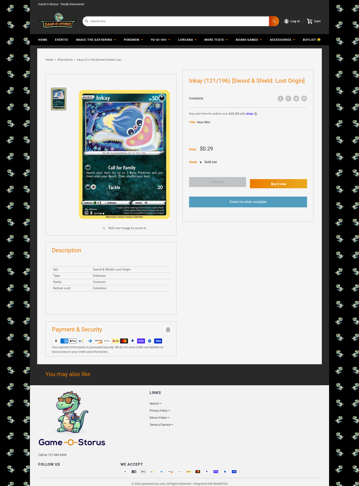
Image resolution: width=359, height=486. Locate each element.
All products (65, 59)
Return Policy (158, 417)
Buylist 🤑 (312, 39)
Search (154, 403)
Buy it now (278, 184)
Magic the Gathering (95, 39)
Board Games (248, 39)
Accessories (281, 39)
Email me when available (248, 202)
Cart (317, 21)
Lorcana (186, 39)
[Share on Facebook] (280, 98)
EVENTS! (61, 39)
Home (42, 39)
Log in (295, 21)
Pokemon (132, 39)
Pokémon (196, 98)
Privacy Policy (158, 410)
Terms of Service (160, 424)
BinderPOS (220, 483)
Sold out (217, 182)
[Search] (274, 21)
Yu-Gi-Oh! (159, 39)
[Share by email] (304, 98)
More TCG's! (215, 39)
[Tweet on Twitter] (296, 98)
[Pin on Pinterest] (288, 98)
